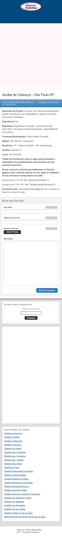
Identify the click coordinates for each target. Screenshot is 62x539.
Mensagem (8, 238)
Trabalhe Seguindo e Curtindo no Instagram (22, 494)
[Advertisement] (31, 56)
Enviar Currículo (47, 290)
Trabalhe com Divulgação (14, 505)
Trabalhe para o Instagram (15, 456)
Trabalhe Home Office (13, 463)
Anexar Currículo (30, 228)
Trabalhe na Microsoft (13, 441)
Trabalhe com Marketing (14, 501)
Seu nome (30, 207)
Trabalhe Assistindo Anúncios (16, 486)
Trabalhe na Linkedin (12, 448)
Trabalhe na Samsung (13, 433)
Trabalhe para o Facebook (15, 452)
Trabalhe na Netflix (12, 437)
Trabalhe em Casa (11, 467)
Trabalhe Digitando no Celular (16, 478)
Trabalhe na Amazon (12, 444)
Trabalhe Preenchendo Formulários (18, 471)
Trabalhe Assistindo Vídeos (15, 490)
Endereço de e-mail (30, 217)
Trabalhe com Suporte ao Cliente (17, 497)
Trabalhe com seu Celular (14, 509)
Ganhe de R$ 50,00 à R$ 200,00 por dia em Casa (24, 516)
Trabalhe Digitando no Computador (18, 482)
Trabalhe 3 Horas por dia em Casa (18, 513)
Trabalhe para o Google (13, 459)
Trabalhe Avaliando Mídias (15, 475)
